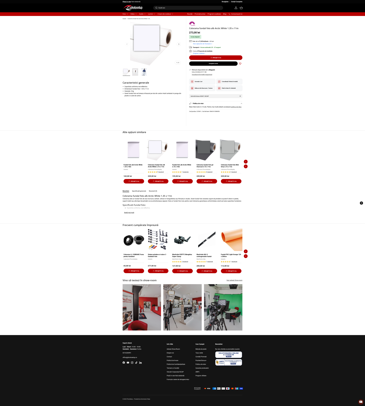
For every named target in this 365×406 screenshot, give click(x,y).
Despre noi (170, 353)
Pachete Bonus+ (201, 360)
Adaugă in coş (217, 57)
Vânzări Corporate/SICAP (175, 372)
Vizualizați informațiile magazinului (202, 74)
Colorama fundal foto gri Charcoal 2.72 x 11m (205, 166)
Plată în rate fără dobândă (175, 376)
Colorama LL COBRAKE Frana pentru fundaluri (134, 255)
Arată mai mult (129, 212)
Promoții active (200, 14)
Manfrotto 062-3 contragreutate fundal (204, 255)
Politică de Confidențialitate (176, 364)
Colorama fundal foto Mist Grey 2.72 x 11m (230, 166)
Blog (224, 14)
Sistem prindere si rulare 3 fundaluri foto (157, 255)
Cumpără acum (213, 63)
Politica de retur (201, 364)
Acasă (124, 18)
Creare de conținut (164, 14)
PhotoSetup (130, 399)
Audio (141, 14)
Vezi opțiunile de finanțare (202, 44)
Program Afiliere (201, 376)
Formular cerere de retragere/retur (178, 379)
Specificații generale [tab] (139, 191)
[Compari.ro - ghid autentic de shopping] (182, 386)
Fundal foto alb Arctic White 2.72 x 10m (181, 166)
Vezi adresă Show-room (234, 280)
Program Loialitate (214, 14)
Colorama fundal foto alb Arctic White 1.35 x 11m (139, 18)
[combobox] (188, 8)
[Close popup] (362, 378)
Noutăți (189, 14)
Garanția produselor (202, 368)
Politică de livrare (172, 360)
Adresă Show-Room (173, 349)
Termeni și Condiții (173, 368)
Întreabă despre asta (357, 394)
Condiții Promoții (201, 357)
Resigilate (225, 2)
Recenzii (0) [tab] (153, 191)
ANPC (197, 372)
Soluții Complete (236, 2)
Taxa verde (199, 353)
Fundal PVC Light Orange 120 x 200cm (231, 255)
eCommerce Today (145, 399)
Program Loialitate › (199, 53)
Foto (124, 14)
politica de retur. (236, 107)
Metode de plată (201, 349)
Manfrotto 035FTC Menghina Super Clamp (182, 255)
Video (133, 14)
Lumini (150, 14)
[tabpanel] (182, 204)
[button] (241, 8)
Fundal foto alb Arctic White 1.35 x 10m (133, 166)
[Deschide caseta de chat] (360, 402)
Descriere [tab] (126, 191)
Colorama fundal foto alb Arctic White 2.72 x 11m (156, 166)
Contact (169, 357)
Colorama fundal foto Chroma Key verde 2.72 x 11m (354, 387)
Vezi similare (346, 394)
